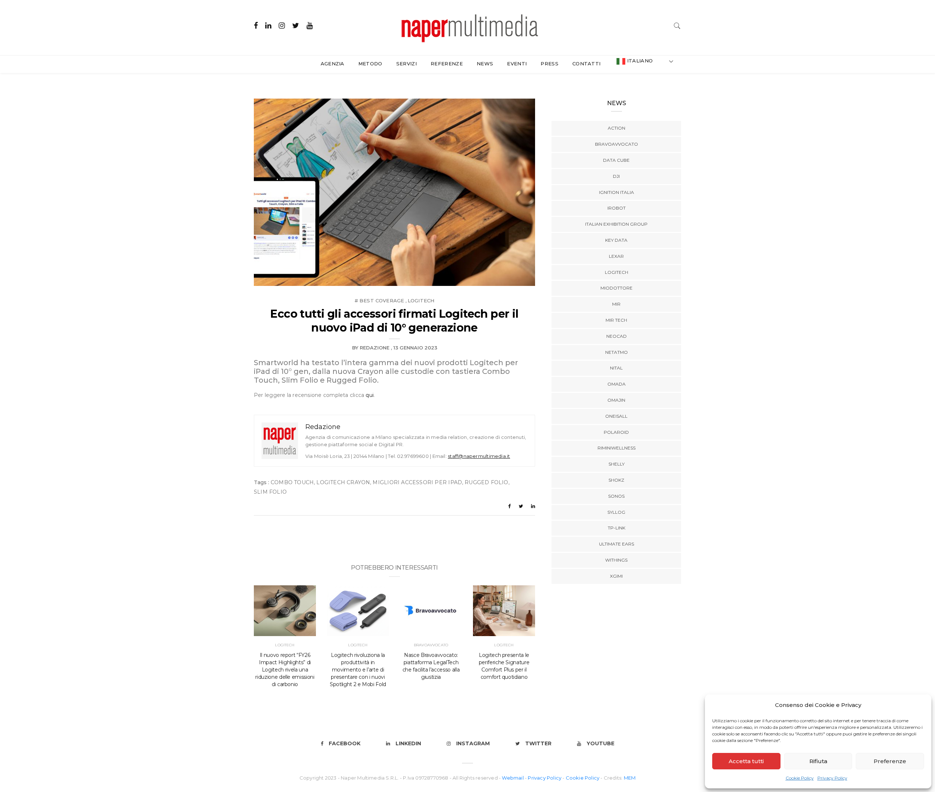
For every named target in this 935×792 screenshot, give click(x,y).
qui (370, 395)
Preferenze (890, 761)
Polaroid (616, 432)
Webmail (513, 778)
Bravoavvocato (431, 645)
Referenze (447, 63)
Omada (616, 384)
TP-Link (616, 528)
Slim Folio (270, 492)
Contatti (586, 63)
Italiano (639, 61)
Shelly (616, 464)
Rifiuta (818, 761)
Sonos (616, 496)
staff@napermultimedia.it (479, 456)
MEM (630, 778)
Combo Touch (292, 482)
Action (616, 128)
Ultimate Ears (616, 544)
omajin (616, 400)
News (485, 63)
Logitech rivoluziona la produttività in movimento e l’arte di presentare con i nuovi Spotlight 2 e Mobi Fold (358, 670)
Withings (616, 560)
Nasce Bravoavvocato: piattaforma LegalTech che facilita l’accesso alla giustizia (431, 666)
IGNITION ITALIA (616, 192)
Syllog (616, 512)
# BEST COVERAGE (379, 300)
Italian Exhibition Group (616, 224)
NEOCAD (616, 336)
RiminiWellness (617, 448)
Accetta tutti (746, 761)
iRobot (616, 208)
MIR (616, 304)
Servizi (406, 63)
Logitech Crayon (343, 482)
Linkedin (408, 743)
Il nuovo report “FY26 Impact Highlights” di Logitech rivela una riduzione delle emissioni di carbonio (284, 670)
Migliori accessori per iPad (417, 482)
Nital (616, 368)
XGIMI (616, 576)
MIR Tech (616, 320)
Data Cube (616, 160)
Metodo (370, 63)
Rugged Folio (486, 482)
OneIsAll (616, 416)
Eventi (517, 63)
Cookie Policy (800, 778)
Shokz (616, 480)
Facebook (344, 743)
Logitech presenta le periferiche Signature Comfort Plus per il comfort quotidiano (504, 666)
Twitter (538, 743)
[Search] (677, 25)
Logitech (421, 300)
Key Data (616, 240)
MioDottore (616, 288)
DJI (616, 176)
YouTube (600, 743)
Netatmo (616, 352)
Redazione (374, 348)
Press (549, 63)
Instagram (473, 743)
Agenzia (332, 63)
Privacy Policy (832, 778)
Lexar (616, 256)
